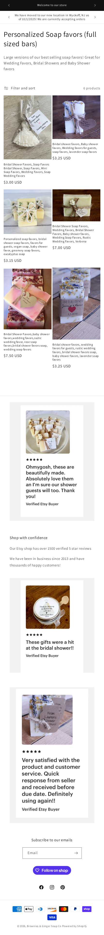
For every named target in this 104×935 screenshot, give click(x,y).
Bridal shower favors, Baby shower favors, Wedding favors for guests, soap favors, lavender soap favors (75, 147)
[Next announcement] (95, 5)
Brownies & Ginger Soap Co (44, 926)
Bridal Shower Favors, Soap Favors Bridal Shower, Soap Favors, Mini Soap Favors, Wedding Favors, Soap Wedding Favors (27, 170)
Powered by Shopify (74, 926)
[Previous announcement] (9, 5)
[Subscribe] (76, 853)
